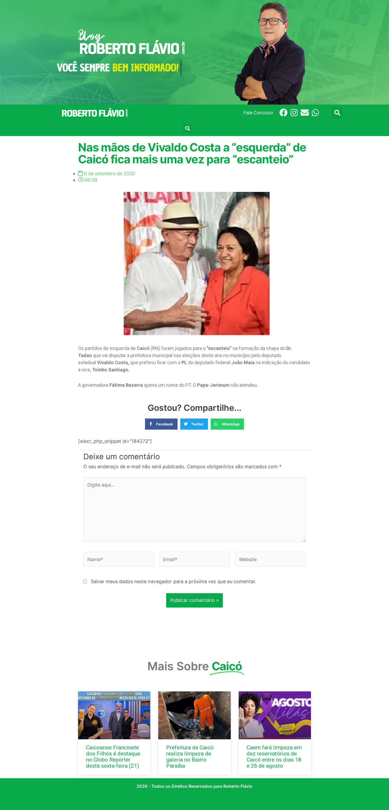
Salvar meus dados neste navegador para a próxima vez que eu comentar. (173, 581)
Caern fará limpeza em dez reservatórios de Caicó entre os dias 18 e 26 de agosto (274, 756)
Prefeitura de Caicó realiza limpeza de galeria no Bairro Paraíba (190, 756)
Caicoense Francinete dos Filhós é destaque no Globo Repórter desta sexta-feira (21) (113, 756)
